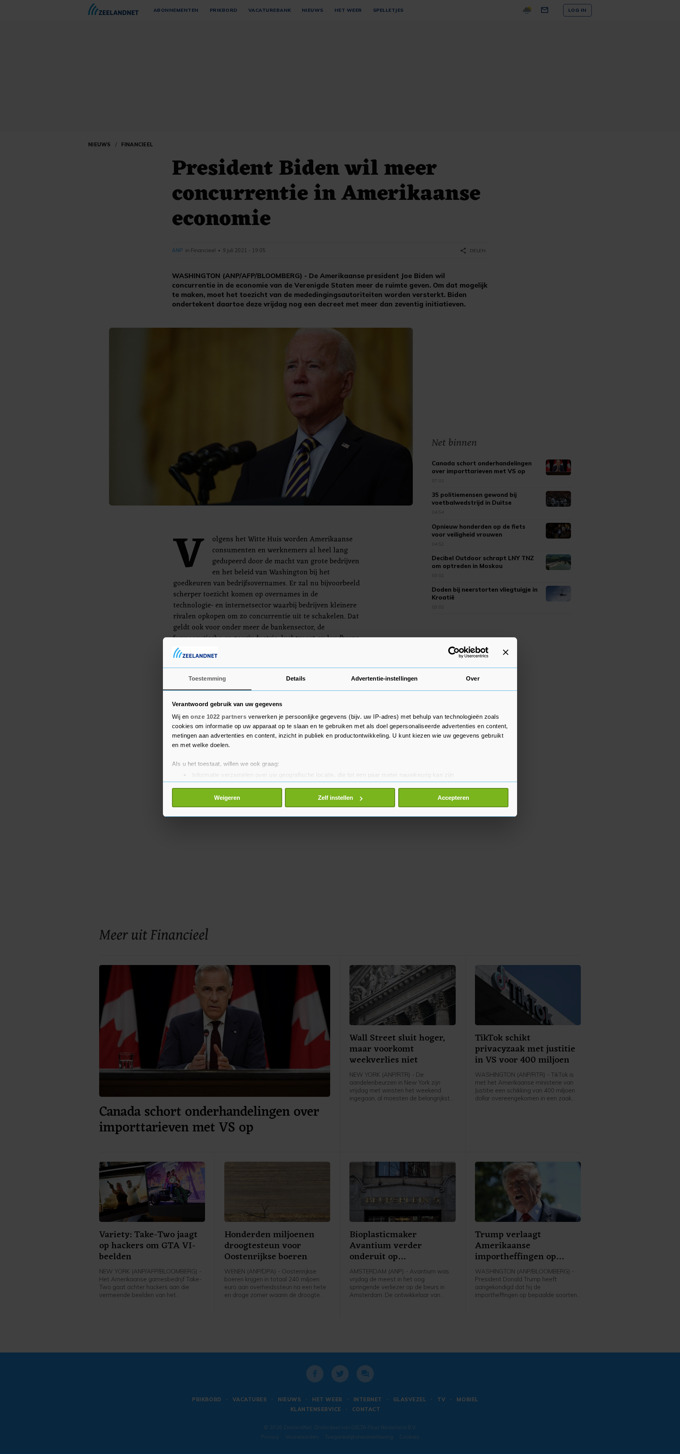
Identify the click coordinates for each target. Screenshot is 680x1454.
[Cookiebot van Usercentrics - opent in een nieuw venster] (453, 652)
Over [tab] (472, 678)
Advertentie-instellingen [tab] (384, 678)
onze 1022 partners (218, 716)
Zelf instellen (335, 797)
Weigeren (227, 797)
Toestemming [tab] (207, 678)
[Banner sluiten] (505, 652)
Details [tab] (295, 678)
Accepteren (453, 797)
